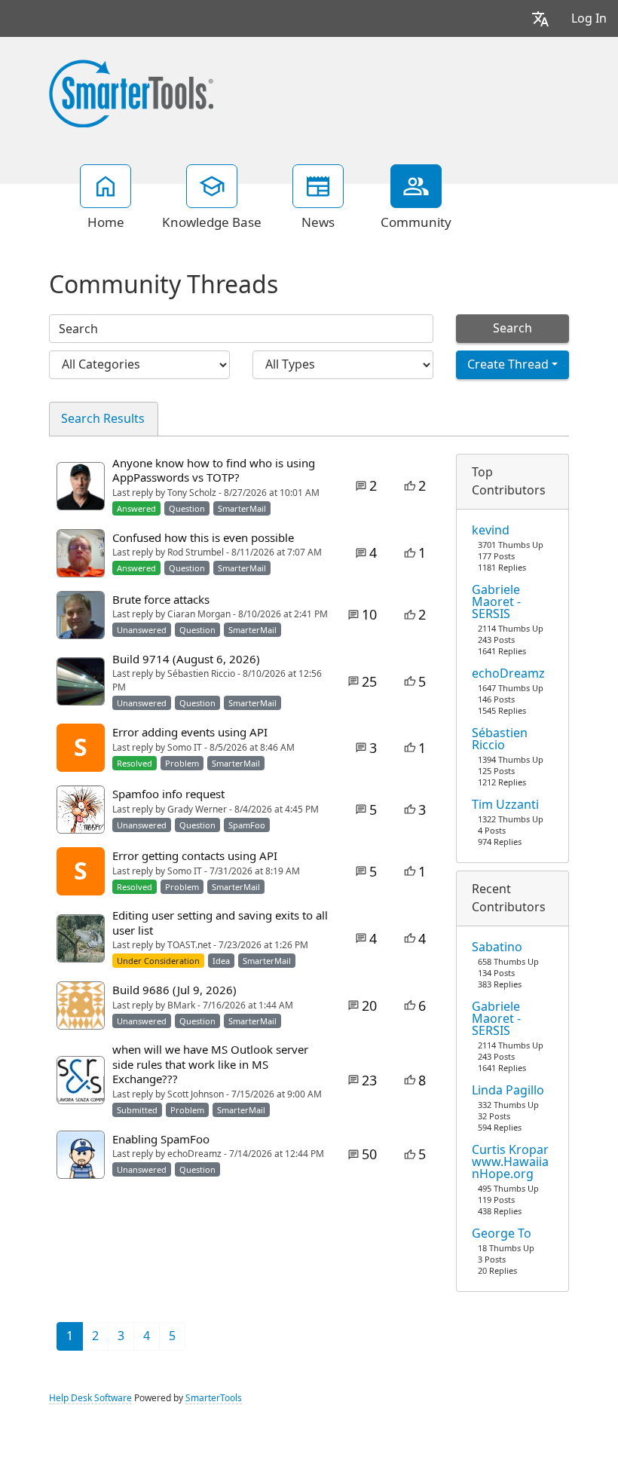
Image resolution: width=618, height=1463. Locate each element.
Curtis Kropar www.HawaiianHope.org (510, 1162)
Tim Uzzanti (505, 805)
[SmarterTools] (131, 92)
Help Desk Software (90, 1398)
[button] (540, 18)
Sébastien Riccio (500, 739)
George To (501, 1234)
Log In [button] (589, 18)
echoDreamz (508, 674)
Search (512, 328)
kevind (490, 531)
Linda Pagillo (508, 1091)
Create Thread (508, 364)
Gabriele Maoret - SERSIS (496, 602)
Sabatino (497, 947)
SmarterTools (213, 1398)
